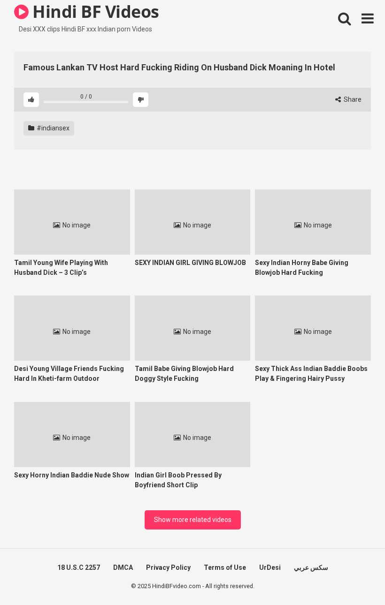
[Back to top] (353, 576)
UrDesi (270, 567)
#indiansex (52, 128)
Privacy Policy (168, 567)
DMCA (123, 567)
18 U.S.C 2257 (78, 567)
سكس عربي (311, 567)
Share (352, 99)
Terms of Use (225, 567)
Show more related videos (192, 519)
